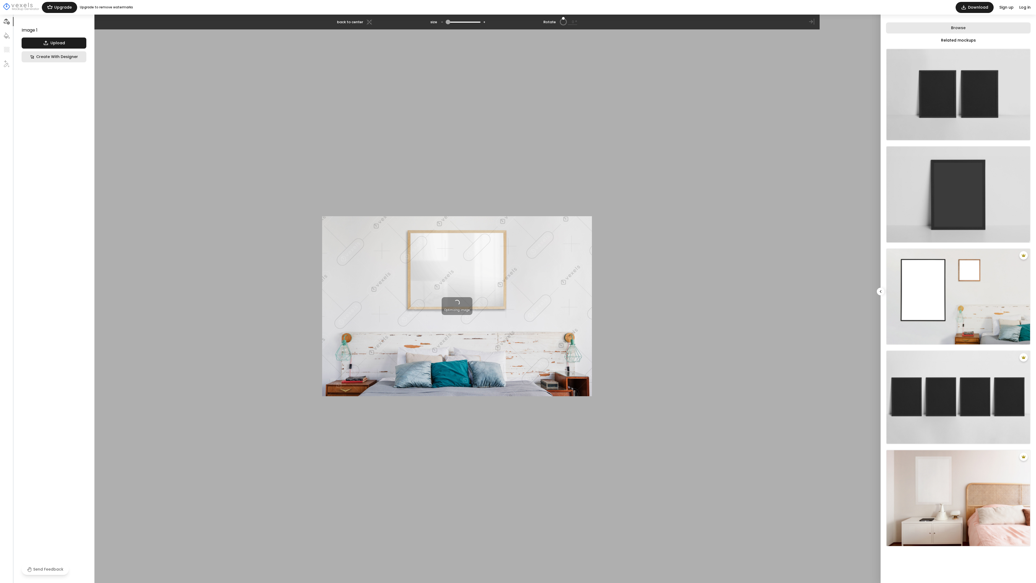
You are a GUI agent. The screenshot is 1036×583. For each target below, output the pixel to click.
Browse (958, 27)
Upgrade (63, 7)
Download (978, 7)
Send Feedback (48, 569)
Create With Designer (57, 56)
